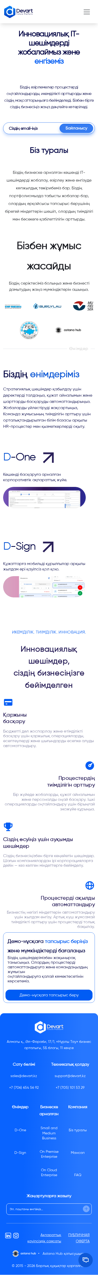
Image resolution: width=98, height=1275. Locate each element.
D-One (20, 1130)
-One (20, 457)
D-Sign (20, 1152)
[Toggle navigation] (87, 12)
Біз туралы (78, 1130)
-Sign (20, 546)
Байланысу (76, 128)
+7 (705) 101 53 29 (70, 1087)
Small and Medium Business (49, 1133)
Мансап (78, 1152)
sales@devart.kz (23, 1076)
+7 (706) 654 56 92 (24, 1087)
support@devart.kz (70, 1076)
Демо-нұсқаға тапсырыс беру (49, 995)
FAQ (77, 1175)
